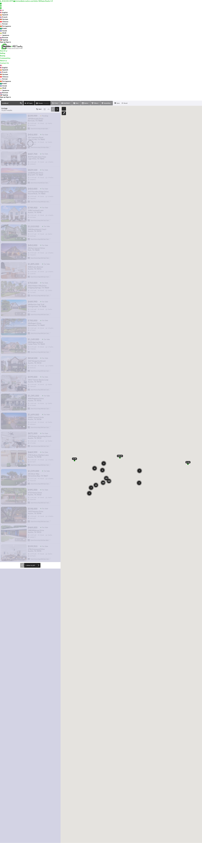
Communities (5, 58)
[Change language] (2, 10)
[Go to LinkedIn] (1, 8)
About (2, 61)
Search (2, 51)
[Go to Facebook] (1, 3)
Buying (2, 56)
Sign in (8, 42)
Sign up (2, 42)
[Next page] (57, 109)
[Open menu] (1, 99)
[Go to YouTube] (1, 6)
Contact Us (4, 63)
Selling (2, 53)
